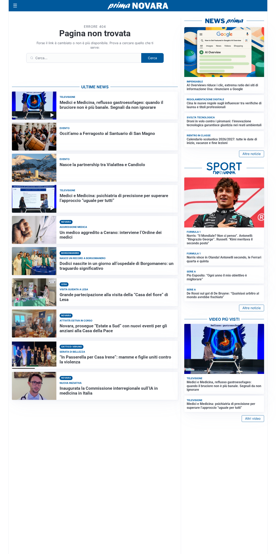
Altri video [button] (253, 418)
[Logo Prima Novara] (138, 6)
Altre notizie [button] (251, 154)
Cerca (152, 58)
